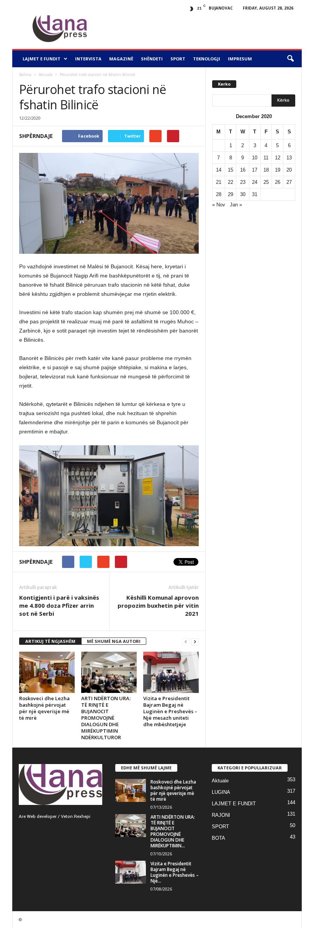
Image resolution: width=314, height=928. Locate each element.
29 (230, 194)
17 (254, 170)
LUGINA (221, 792)
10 (254, 158)
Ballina (25, 74)
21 (218, 182)
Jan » (236, 205)
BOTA (218, 838)
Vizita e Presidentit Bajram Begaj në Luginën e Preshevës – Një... (174, 872)
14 (218, 170)
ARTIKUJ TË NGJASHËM (50, 641)
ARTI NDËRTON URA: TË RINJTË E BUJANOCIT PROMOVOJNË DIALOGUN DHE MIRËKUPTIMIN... (172, 831)
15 (230, 170)
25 (266, 182)
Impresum (240, 59)
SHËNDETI (152, 59)
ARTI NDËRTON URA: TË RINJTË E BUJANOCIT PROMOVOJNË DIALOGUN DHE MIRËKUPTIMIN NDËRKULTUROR (106, 718)
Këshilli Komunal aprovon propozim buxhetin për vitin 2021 (158, 605)
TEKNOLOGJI (206, 59)
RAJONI (221, 815)
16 (242, 170)
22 (230, 182)
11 (265, 158)
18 (266, 170)
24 (254, 182)
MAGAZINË (121, 59)
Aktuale (45, 74)
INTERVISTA (88, 59)
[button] (290, 58)
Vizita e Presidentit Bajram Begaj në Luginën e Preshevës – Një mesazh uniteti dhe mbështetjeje (170, 711)
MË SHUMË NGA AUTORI (114, 641)
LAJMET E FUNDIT (42, 59)
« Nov (218, 205)
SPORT (177, 59)
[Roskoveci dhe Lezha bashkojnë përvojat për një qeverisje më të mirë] (47, 672)
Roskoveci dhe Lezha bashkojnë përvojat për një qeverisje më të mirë (44, 708)
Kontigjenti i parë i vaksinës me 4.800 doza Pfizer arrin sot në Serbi (59, 605)
